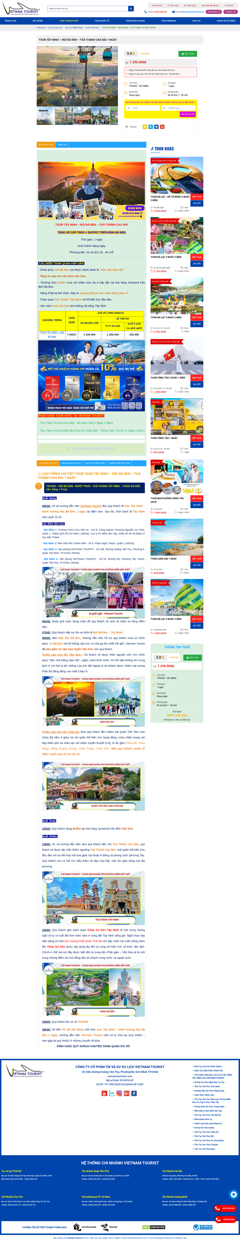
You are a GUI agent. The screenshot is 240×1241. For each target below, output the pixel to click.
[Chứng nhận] (165, 1227)
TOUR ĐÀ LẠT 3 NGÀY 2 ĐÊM (166, 317)
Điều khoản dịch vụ (203, 1119)
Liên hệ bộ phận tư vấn (92, 449)
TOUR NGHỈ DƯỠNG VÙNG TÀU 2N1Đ (167, 500)
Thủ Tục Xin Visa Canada (206, 1144)
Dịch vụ (196, 21)
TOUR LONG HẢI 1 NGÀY (164, 558)
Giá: (127, 63)
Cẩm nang (174, 5)
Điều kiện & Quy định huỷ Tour (208, 1111)
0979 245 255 (228, 1208)
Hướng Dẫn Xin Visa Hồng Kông (209, 1091)
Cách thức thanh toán (204, 1095)
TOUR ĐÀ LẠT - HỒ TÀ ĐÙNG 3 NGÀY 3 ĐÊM (170, 198)
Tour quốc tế (102, 21)
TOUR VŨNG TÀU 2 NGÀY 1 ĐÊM (168, 377)
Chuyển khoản (89, 1227)
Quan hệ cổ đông (226, 21)
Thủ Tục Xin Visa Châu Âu (206, 1132)
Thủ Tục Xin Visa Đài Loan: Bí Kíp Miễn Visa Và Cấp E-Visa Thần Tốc (211, 1101)
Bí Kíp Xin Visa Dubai (204, 1127)
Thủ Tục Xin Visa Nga (204, 1149)
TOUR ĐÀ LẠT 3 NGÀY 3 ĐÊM (166, 257)
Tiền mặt (113, 1227)
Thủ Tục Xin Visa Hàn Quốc (207, 1086)
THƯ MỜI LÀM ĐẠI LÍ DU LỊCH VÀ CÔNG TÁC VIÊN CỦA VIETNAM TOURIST (212, 1076)
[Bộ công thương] (215, 1227)
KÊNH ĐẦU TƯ (214, 12)
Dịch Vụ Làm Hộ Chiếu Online (208, 1066)
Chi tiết (197, 203)
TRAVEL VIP (230, 12)
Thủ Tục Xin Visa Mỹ (204, 1136)
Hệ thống (38, 21)
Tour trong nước (68, 21)
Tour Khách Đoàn (135, 21)
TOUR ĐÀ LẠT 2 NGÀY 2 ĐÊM (166, 619)
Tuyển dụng (191, 5)
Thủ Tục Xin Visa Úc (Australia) (209, 1140)
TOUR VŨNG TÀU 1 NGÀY (164, 438)
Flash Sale (157, 5)
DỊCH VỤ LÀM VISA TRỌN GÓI (208, 1070)
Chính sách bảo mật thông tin (208, 1123)
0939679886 (228, 1219)
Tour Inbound (168, 21)
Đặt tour (197, 197)
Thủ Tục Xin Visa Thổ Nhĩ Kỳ (207, 1115)
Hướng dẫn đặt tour (211, 5)
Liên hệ (230, 5)
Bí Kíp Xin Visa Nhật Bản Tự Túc (209, 1082)
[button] (115, 48)
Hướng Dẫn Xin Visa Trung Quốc (209, 1106)
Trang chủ (10, 21)
